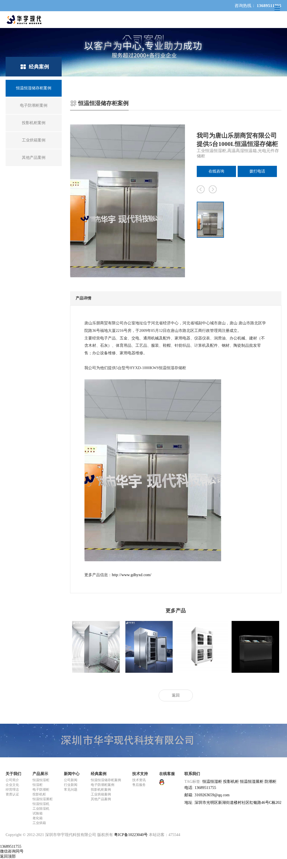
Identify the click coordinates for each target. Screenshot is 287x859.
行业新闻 (70, 785)
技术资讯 (139, 780)
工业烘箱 (39, 823)
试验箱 (38, 813)
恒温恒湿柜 (41, 780)
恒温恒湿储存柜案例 (106, 780)
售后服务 (139, 785)
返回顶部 (8, 856)
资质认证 (12, 794)
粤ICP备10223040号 (131, 835)
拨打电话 (257, 171)
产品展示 (40, 774)
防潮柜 (270, 781)
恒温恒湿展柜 (43, 799)
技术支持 (140, 774)
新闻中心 (72, 774)
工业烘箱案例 (101, 794)
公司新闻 (70, 780)
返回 (176, 695)
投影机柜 (39, 794)
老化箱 (38, 818)
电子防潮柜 (41, 790)
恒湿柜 (38, 785)
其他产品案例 (101, 799)
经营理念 (12, 790)
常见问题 (70, 790)
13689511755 (10, 846)
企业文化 (12, 785)
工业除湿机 (41, 809)
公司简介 (12, 780)
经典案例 (99, 774)
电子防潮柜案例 (102, 785)
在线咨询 (216, 171)
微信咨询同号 (12, 851)
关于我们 (13, 774)
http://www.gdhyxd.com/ (131, 575)
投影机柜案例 (101, 790)
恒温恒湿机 (41, 804)
